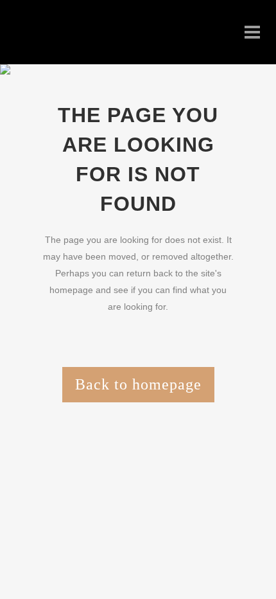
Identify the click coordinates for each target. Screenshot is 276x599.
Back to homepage (138, 384)
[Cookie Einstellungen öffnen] (96, 572)
